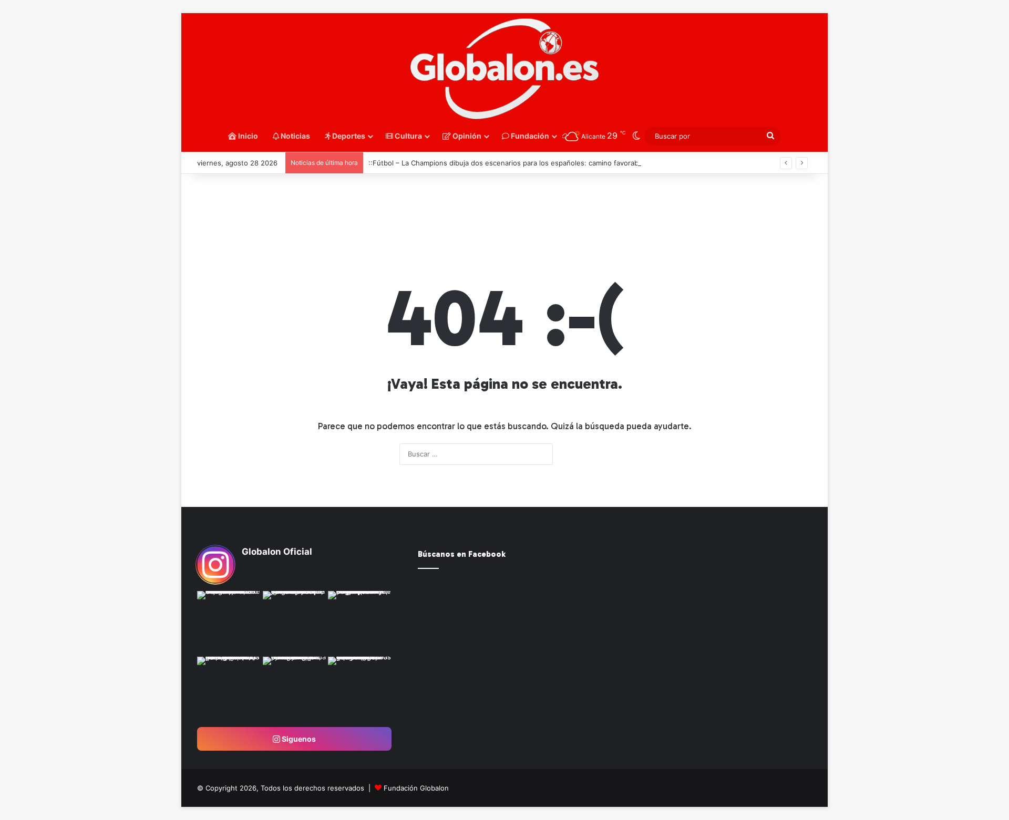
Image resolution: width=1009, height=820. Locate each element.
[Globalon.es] (504, 69)
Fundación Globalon (416, 788)
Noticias (294, 135)
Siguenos (298, 738)
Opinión (466, 135)
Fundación (529, 135)
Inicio (247, 135)
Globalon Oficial (277, 551)
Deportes (348, 135)
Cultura (407, 135)
